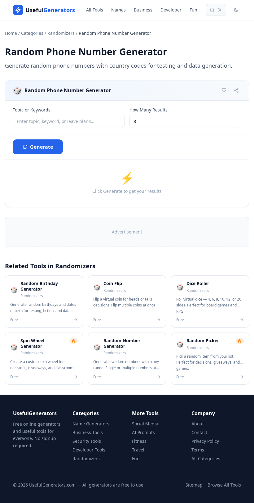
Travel (138, 450)
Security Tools (86, 441)
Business (143, 10)
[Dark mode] (236, 10)
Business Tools (87, 432)
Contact (199, 432)
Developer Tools (88, 450)
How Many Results (148, 110)
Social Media (145, 424)
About (197, 424)
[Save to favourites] (224, 90)
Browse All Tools (224, 485)
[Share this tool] (236, 90)
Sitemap (194, 485)
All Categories (205, 458)
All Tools (94, 10)
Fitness (139, 441)
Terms (197, 450)
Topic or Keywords (31, 110)
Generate (41, 146)
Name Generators (90, 424)
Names (118, 10)
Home (11, 33)
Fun (193, 10)
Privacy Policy (205, 441)
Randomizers (61, 33)
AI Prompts (143, 432)
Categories (32, 33)
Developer (171, 10)
